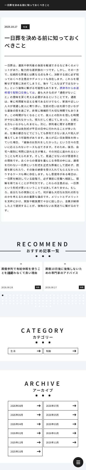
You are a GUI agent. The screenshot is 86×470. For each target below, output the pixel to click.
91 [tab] (80, 303)
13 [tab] (46, 295)
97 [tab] (50, 306)
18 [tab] (65, 295)
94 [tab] (39, 306)
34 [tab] (39, 298)
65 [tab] (69, 301)
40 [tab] (61, 298)
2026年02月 (17, 433)
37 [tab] (50, 298)
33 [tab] (35, 298)
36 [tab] (46, 298)
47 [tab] (2, 301)
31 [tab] (28, 298)
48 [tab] (6, 301)
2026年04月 (17, 424)
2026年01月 (52, 433)
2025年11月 (52, 442)
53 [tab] (24, 301)
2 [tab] (6, 295)
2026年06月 (17, 414)
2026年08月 (17, 405)
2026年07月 (52, 405)
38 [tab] (54, 298)
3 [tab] (10, 295)
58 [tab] (43, 301)
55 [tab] (32, 301)
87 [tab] (65, 303)
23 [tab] (83, 295)
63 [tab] (61, 301)
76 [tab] (24, 303)
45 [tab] (80, 298)
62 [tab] (58, 301)
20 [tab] (72, 295)
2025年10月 (17, 451)
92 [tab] (83, 303)
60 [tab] (50, 301)
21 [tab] (76, 295)
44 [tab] (76, 298)
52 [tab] (21, 301)
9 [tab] (31, 295)
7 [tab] (24, 295)
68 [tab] (80, 301)
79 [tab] (35, 303)
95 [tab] (43, 306)
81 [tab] (43, 303)
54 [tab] (28, 301)
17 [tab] (61, 295)
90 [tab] (76, 303)
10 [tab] (35, 295)
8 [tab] (28, 295)
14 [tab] (50, 295)
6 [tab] (21, 295)
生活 (13, 351)
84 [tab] (54, 303)
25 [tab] (6, 298)
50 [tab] (13, 301)
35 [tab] (43, 298)
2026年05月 (52, 414)
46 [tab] (83, 298)
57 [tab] (39, 301)
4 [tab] (13, 295)
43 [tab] (72, 298)
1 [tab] (2, 295)
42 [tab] (69, 298)
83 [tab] (50, 303)
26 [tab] (10, 298)
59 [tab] (46, 301)
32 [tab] (32, 298)
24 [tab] (2, 298)
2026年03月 (52, 424)
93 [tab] (35, 306)
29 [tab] (21, 298)
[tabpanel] (21, 276)
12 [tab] (43, 295)
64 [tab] (65, 301)
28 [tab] (17, 298)
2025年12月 (17, 442)
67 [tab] (76, 301)
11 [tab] (39, 295)
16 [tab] (58, 295)
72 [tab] (10, 303)
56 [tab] (35, 301)
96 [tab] (46, 306)
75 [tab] (21, 303)
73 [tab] (13, 303)
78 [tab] (32, 303)
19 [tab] (69, 295)
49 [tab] (10, 301)
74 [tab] (17, 303)
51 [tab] (17, 301)
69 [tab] (83, 301)
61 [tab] (54, 301)
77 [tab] (28, 303)
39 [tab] (58, 298)
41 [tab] (65, 298)
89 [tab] (72, 303)
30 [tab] (24, 298)
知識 (25, 26)
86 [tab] (61, 303)
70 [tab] (2, 303)
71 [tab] (6, 303)
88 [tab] (69, 303)
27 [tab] (13, 298)
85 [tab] (58, 303)
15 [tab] (54, 295)
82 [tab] (46, 303)
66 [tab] (72, 301)
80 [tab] (39, 303)
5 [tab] (17, 295)
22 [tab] (80, 295)
